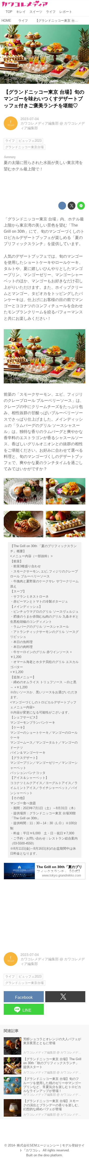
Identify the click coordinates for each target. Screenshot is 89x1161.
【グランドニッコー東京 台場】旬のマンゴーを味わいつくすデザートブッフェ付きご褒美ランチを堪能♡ (44, 98)
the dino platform (50, 1155)
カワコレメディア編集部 (40, 123)
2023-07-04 (30, 119)
